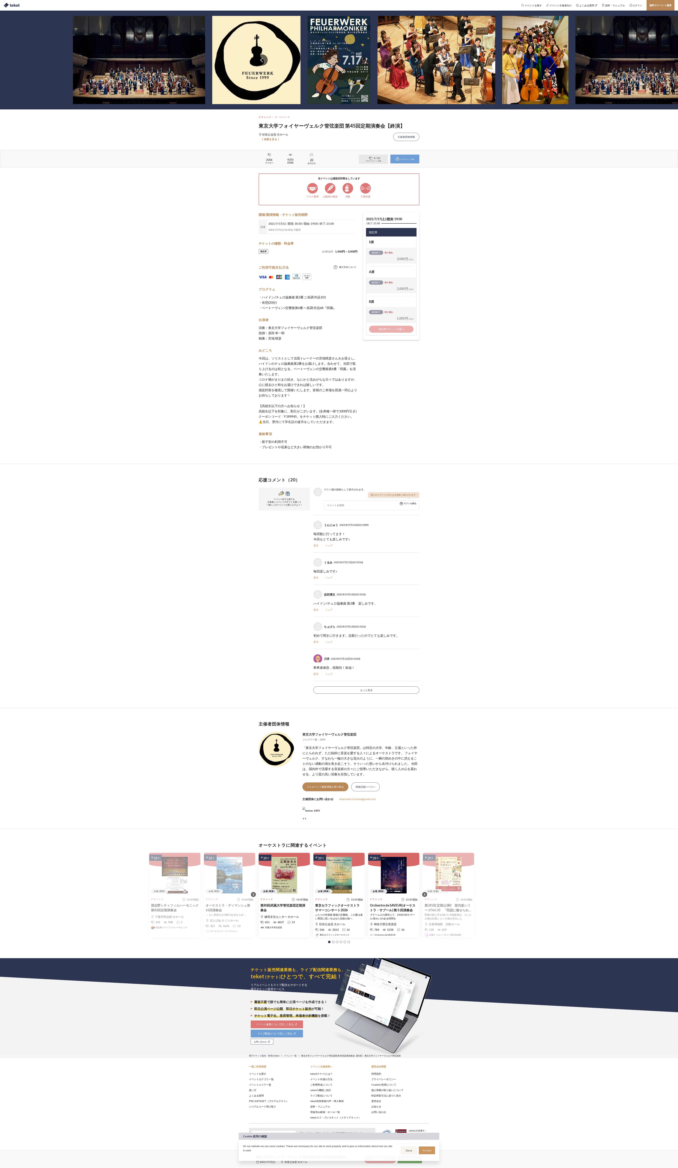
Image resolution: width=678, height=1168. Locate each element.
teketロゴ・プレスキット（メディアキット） (335, 1117)
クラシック (265, 117)
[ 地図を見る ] (270, 139)
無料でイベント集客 (660, 5)
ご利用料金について (321, 1084)
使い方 (252, 1090)
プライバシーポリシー (383, 1079)
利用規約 (376, 1073)
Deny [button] (409, 1150)
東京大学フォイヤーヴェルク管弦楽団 (329, 734)
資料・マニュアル (320, 1106)
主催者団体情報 (406, 136)
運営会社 (376, 1101)
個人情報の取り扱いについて (387, 1090)
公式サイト (311, 812)
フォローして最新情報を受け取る (325, 786)
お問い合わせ (378, 1111)
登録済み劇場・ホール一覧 (325, 1111)
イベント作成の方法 (321, 1079)
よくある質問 (256, 1095)
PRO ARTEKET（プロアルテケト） (269, 1101)
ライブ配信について (321, 1095)
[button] (329, 942)
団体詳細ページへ (365, 786)
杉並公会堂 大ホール (296, 1161)
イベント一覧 (290, 1055)
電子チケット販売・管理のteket (264, 1055)
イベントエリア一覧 (260, 1084)
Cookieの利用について (383, 1084)
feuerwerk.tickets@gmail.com (357, 799)
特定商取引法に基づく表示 (386, 1095)
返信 (315, 545)
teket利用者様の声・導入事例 (327, 1101)
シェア (329, 545)
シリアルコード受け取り (262, 1106)
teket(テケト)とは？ (321, 1073)
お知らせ (376, 1106)
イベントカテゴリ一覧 (261, 1079)
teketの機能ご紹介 (320, 1090)
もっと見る (366, 690)
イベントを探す (257, 1073)
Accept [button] (427, 1150)
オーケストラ (282, 117)
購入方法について (347, 267)
